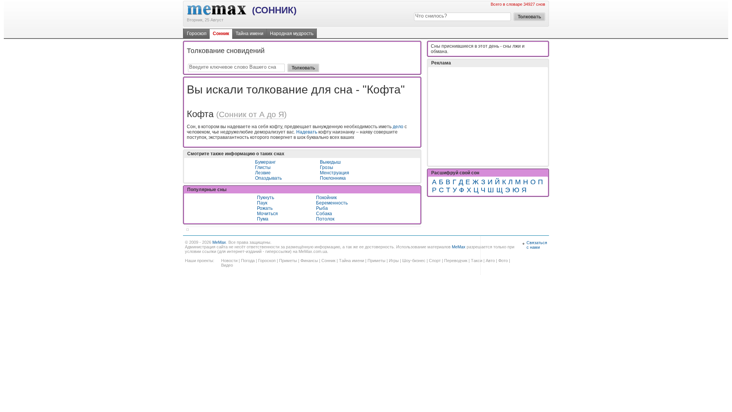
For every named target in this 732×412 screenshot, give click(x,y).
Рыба (322, 208)
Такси (476, 260)
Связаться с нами (537, 244)
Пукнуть (265, 197)
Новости (229, 260)
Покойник (326, 197)
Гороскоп (197, 33)
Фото (503, 260)
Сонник (221, 33)
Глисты (263, 167)
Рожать (265, 208)
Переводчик (455, 260)
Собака (324, 213)
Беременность (332, 203)
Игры (394, 260)
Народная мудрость (291, 33)
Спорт (435, 260)
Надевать (306, 132)
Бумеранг (265, 162)
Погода (248, 260)
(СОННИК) (274, 10)
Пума (262, 219)
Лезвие (263, 172)
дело (398, 126)
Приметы (288, 260)
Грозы (326, 167)
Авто (490, 260)
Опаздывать (268, 178)
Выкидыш (330, 162)
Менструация (334, 172)
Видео (227, 265)
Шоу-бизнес (413, 260)
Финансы (309, 260)
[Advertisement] (488, 116)
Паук (262, 203)
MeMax (219, 242)
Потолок (325, 219)
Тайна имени (249, 33)
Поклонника (333, 178)
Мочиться (267, 213)
